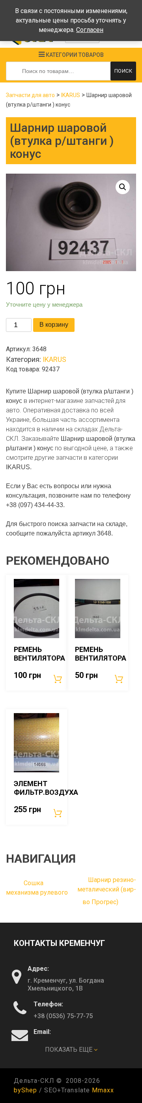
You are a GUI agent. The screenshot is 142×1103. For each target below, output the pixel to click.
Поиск (123, 71)
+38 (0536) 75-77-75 (63, 1016)
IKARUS (70, 95)
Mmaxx (103, 1090)
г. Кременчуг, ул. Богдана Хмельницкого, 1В (66, 984)
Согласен (89, 30)
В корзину (53, 324)
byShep (25, 1090)
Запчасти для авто (30, 95)
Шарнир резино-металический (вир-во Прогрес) (106, 891)
